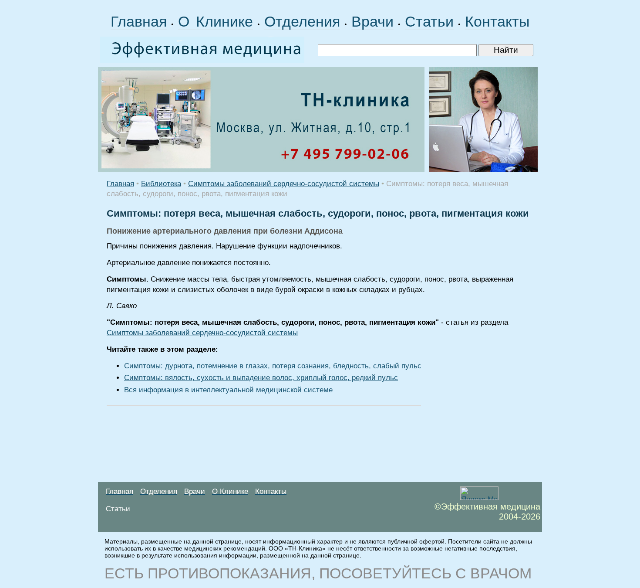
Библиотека (161, 184)
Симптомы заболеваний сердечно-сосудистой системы (283, 184)
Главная (139, 21)
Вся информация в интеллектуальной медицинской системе (228, 390)
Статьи (429, 21)
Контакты (497, 21)
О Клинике (215, 21)
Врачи (372, 21)
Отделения (302, 21)
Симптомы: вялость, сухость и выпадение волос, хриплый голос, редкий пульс (261, 378)
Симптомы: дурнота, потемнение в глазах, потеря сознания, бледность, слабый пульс (272, 366)
